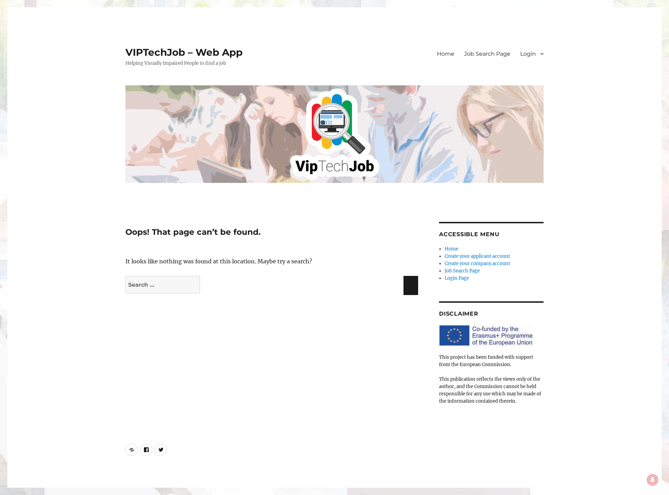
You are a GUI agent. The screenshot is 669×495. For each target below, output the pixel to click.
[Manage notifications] (652, 479)
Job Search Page (487, 54)
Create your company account (477, 263)
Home (445, 54)
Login (528, 54)
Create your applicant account (477, 256)
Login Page (457, 278)
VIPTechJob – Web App (184, 52)
